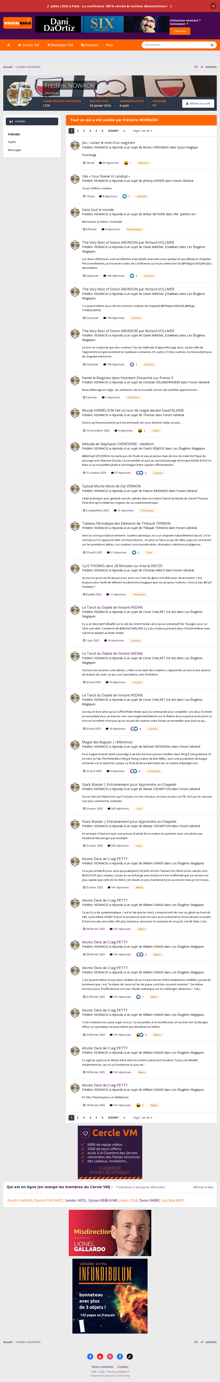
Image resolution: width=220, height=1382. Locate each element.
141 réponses (119, 887)
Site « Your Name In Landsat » (106, 176)
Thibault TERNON (155, 528)
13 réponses (125, 510)
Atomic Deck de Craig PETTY (105, 858)
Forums (91, 45)
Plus (109, 45)
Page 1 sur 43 (142, 131)
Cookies (122, 1367)
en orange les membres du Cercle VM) (74, 1187)
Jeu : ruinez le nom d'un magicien (108, 142)
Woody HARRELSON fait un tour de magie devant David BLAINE (133, 410)
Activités (20, 121)
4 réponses (112, 229)
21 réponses (118, 552)
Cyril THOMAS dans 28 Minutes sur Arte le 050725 (122, 565)
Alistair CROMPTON (157, 789)
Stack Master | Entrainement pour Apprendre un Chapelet (129, 784)
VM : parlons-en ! (185, 214)
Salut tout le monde (98, 209)
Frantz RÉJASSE (153, 448)
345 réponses (119, 808)
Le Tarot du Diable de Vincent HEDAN (112, 607)
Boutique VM (61, 45)
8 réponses (109, 196)
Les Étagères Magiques (189, 448)
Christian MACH (154, 570)
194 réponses (115, 276)
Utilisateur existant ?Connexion (185, 22)
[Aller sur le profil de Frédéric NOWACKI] (75, 145)
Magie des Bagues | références (107, 742)
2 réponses (112, 397)
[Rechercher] (212, 45)
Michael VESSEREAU (157, 746)
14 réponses (115, 640)
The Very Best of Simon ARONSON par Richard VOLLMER (128, 242)
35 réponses (110, 163)
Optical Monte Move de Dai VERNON (111, 486)
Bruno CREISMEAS (156, 147)
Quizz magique (187, 147)
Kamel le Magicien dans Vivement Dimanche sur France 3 (127, 377)
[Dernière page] (124, 131)
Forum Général (183, 181)
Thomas (149, 415)
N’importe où (193, 45)
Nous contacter (102, 1367)
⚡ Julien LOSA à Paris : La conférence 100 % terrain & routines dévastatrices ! (106, 6)
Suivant (113, 131)
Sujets (12, 142)
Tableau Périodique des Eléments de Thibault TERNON (126, 523)
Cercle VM (30, 45)
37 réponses (122, 473)
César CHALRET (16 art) (159, 612)
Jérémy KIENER (153, 181)
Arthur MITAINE (154, 214)
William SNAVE (153, 863)
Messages (14, 150)
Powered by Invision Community (110, 1376)
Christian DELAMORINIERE (161, 382)
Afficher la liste (203, 1187)
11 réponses (117, 594)
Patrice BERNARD (155, 491)
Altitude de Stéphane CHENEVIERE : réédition (118, 444)
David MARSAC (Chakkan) (161, 247)
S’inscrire (180, 31)
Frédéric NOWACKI (95, 147)
